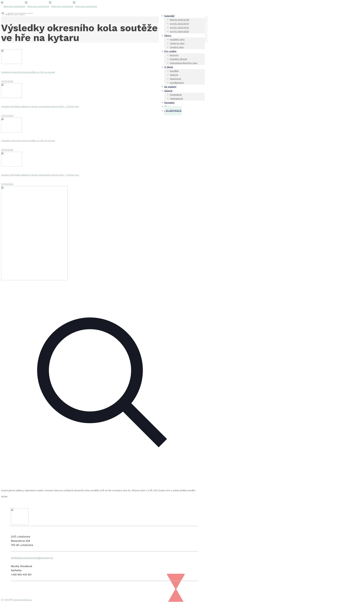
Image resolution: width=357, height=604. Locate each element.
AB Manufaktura (23, 599)
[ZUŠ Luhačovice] (49, 6)
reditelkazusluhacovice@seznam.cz (32, 557)
